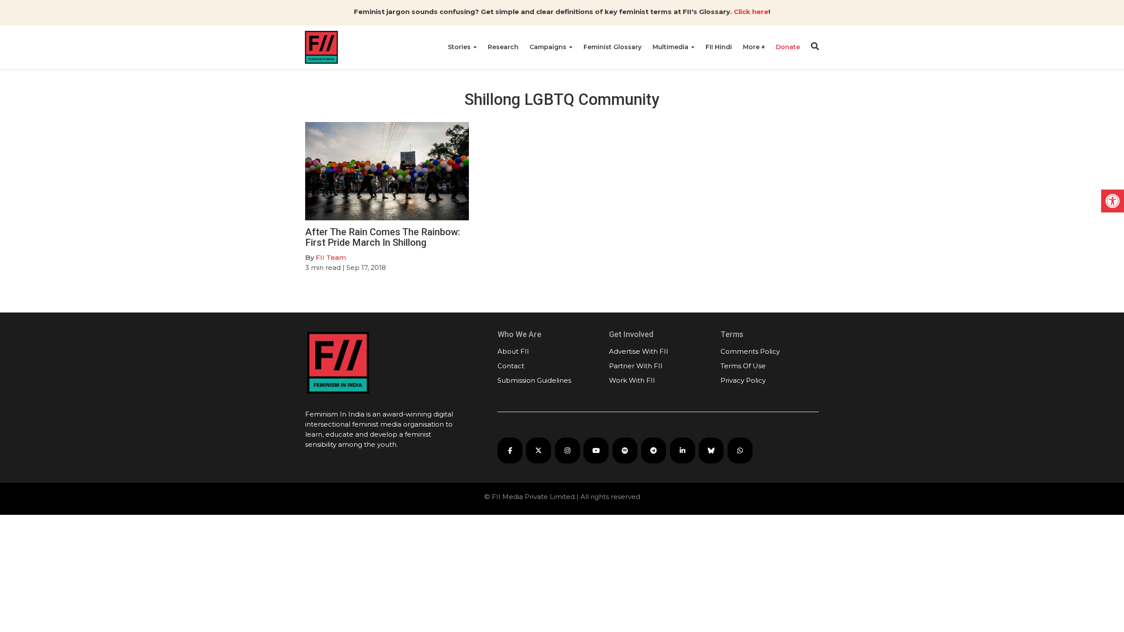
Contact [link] (510, 366)
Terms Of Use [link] (743, 366)
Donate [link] (788, 47)
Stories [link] (460, 47)
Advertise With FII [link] (638, 351)
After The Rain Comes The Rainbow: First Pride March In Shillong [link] (382, 237)
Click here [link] (751, 11)
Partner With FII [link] (636, 366)
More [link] (752, 47)
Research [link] (503, 47)
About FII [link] (513, 351)
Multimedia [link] (671, 47)
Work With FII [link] (632, 380)
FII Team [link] (331, 257)
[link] (1112, 201)
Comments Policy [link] (750, 351)
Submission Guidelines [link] (534, 380)
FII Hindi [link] (719, 47)
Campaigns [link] (549, 47)
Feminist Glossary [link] (612, 47)
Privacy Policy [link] (743, 380)
